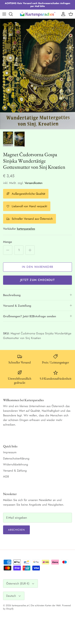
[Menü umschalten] (4, 14)
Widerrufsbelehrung (15, 464)
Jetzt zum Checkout (37, 280)
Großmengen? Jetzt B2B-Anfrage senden (29, 316)
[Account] (62, 14)
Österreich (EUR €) (17, 583)
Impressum (10, 452)
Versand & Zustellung (17, 306)
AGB (6, 476)
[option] (37, 74)
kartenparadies (26, 229)
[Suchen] (12, 14)
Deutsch (11, 596)
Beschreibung (12, 295)
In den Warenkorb (37, 267)
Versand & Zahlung (15, 470)
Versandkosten (33, 183)
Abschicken (16, 530)
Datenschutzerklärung (16, 458)
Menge (7, 242)
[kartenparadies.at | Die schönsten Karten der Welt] (37, 14)
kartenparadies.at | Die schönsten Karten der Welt (36, 605)
